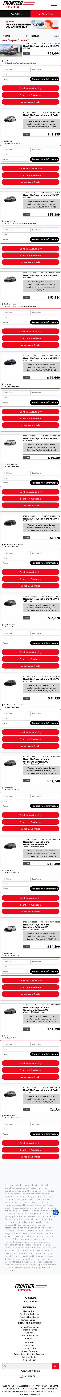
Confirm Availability (30, 88)
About (29, 1338)
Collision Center (29, 1357)
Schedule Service (29, 1329)
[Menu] (54, 5)
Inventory (29, 1307)
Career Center (29, 1348)
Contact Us (29, 1345)
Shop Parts (29, 1332)
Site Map (54, 1385)
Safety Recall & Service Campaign (29, 1354)
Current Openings (29, 1351)
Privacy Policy (40, 1385)
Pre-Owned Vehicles (29, 1314)
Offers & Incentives (29, 1335)
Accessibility (23, 1385)
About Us (29, 1342)
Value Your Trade (30, 101)
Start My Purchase (30, 95)
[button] (56, 1212)
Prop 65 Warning (31, 1388)
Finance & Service (29, 1322)
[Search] (55, 1366)
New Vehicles (29, 1311)
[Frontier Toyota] (18, 4)
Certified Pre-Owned (29, 1317)
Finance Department (29, 1326)
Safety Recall (13, 1388)
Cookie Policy (29, 1359)
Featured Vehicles (29, 1319)
